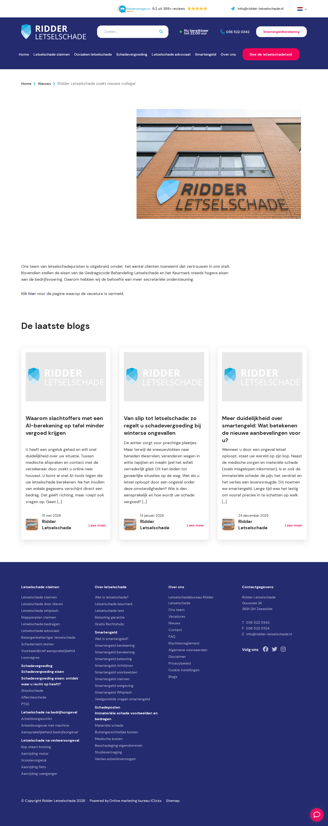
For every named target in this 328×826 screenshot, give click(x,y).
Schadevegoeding (36, 665)
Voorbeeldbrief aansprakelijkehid (48, 651)
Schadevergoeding (131, 54)
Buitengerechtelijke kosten (116, 732)
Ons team (176, 610)
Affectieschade (33, 697)
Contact (175, 630)
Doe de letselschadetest (271, 54)
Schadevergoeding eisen (42, 671)
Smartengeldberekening (281, 32)
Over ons (228, 54)
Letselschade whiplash (39, 611)
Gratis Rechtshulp (109, 624)
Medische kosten (108, 739)
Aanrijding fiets (33, 767)
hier (32, 293)
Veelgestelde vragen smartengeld (122, 699)
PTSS (25, 704)
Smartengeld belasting (113, 659)
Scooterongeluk (34, 760)
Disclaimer (177, 657)
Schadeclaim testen (37, 644)
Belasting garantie (110, 617)
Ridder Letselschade (50, 204)
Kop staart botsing (36, 747)
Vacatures (176, 616)
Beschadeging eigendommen (118, 745)
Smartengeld (205, 54)
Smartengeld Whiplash (113, 692)
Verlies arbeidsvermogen (115, 759)
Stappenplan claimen (38, 617)
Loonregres (30, 657)
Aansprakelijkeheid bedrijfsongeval (49, 732)
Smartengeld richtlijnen (114, 665)
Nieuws (44, 83)
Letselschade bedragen (40, 624)
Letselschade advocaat (171, 54)
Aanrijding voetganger (39, 774)
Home (24, 54)
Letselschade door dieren (42, 604)
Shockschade (32, 690)
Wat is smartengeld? (111, 639)
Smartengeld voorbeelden (116, 672)
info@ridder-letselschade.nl (269, 634)
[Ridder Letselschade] (53, 31)
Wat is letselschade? (112, 597)
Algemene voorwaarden (187, 650)
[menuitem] (302, 9)
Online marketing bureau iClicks (135, 801)
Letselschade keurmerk (114, 604)
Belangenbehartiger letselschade (48, 637)
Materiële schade (109, 725)
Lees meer (97, 525)
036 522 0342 (237, 31)
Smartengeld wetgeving (114, 686)
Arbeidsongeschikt (36, 719)
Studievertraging (108, 752)
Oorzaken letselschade (93, 54)
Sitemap (173, 801)
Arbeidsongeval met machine (45, 725)
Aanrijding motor (35, 753)
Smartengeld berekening (115, 645)
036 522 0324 (258, 628)
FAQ (171, 636)
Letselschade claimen (51, 54)
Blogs (172, 677)
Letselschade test (109, 611)
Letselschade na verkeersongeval (50, 740)
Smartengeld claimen (112, 679)
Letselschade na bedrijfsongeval (49, 712)
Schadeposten (107, 707)
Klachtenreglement (183, 643)
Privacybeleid (179, 663)
